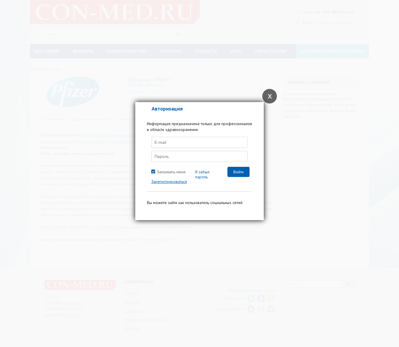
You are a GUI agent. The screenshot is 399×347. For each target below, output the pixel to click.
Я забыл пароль (202, 174)
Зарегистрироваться (169, 181)
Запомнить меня (171, 172)
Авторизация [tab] (167, 108)
